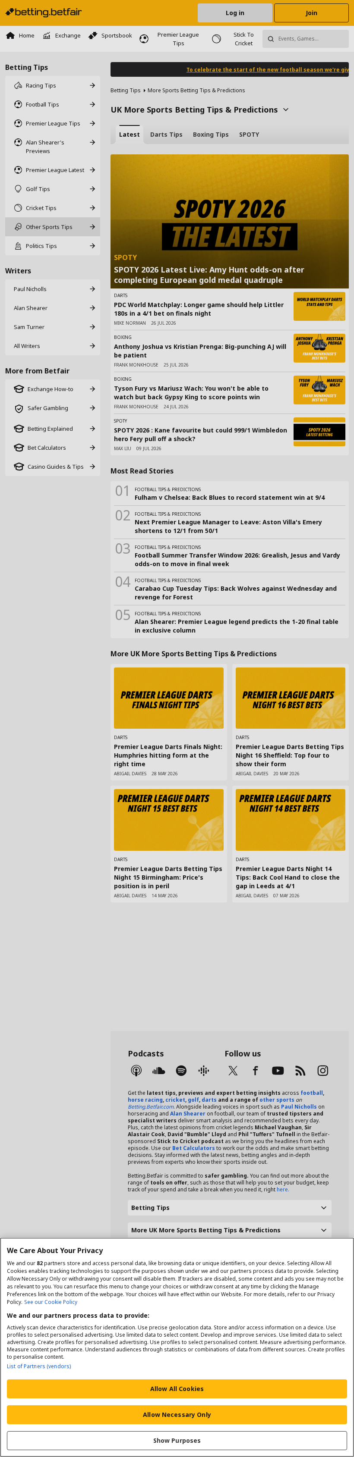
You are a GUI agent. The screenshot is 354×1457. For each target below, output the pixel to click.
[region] (177, 1347)
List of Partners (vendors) (39, 1366)
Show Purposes (177, 1440)
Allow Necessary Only (177, 1414)
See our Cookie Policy (50, 1302)
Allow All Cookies (177, 1389)
